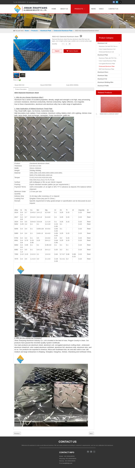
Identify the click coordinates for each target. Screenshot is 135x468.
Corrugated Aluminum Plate (107, 63)
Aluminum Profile (103, 85)
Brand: (42, 85)
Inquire (57, 51)
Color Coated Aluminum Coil (107, 49)
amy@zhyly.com (33, 2)
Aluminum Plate (103, 55)
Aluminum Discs (103, 72)
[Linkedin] (117, 2)
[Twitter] (120, 2)
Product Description (21, 89)
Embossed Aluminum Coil (106, 52)
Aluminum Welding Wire (105, 82)
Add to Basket (73, 51)
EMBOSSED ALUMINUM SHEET (106, 114)
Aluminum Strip (103, 75)
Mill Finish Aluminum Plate (106, 69)
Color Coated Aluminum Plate (107, 61)
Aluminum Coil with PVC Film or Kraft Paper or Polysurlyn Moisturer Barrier (110, 46)
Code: (68, 85)
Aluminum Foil (102, 79)
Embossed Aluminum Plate (107, 66)
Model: (17, 85)
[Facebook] (114, 2)
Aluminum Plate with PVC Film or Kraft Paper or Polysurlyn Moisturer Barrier (110, 58)
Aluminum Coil (102, 43)
